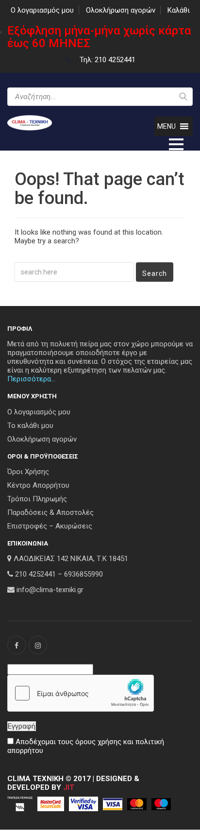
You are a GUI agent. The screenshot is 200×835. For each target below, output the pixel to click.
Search (154, 273)
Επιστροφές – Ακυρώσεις (49, 526)
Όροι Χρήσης (28, 471)
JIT (68, 787)
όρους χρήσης (98, 741)
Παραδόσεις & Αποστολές (50, 512)
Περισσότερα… (31, 379)
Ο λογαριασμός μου (42, 10)
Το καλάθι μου (30, 425)
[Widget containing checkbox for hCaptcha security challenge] (80, 693)
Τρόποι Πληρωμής (37, 498)
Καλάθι (178, 10)
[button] (166, 126)
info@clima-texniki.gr (50, 589)
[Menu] (176, 143)
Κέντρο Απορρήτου (38, 485)
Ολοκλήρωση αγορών (120, 10)
